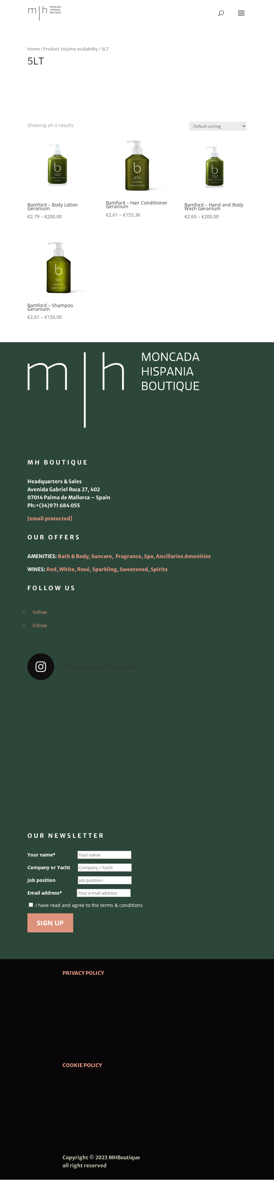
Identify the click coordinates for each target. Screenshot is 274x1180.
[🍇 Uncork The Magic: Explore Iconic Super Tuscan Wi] (137, 794)
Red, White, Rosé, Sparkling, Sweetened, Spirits (107, 569)
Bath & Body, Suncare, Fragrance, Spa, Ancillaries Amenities (134, 556)
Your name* (41, 854)
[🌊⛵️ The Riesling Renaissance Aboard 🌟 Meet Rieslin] (137, 708)
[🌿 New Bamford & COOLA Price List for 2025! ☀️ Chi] (137, 751)
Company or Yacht (48, 867)
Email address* (44, 893)
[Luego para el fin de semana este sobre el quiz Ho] (62, 708)
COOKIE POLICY (82, 1065)
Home (33, 49)
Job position (41, 880)
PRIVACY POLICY (83, 973)
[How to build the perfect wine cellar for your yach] (211, 708)
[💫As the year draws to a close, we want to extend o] (211, 751)
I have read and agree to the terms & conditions (89, 905)
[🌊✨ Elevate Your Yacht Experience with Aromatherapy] (211, 794)
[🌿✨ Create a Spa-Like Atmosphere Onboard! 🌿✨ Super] (62, 794)
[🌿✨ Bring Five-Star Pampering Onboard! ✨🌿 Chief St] (62, 751)
